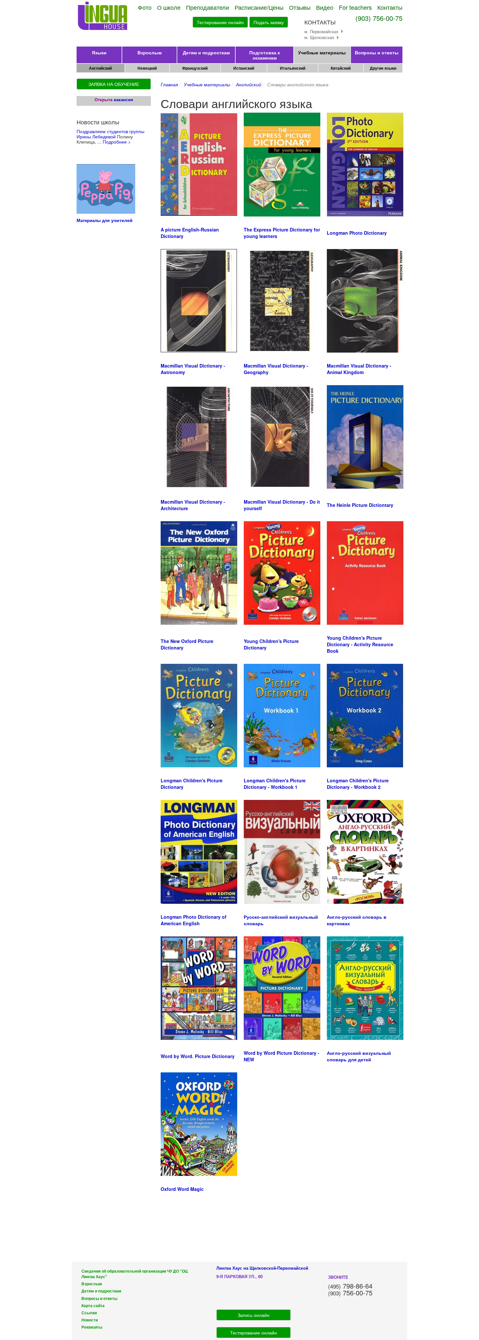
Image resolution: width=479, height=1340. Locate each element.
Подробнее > (117, 141)
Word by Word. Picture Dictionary (198, 1056)
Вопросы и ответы (377, 52)
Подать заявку (269, 22)
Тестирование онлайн (220, 22)
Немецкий (147, 68)
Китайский (341, 68)
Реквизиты (91, 1327)
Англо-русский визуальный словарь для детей (359, 1056)
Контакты (389, 7)
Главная (169, 84)
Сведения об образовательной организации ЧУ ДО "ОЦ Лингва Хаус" (134, 1273)
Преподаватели (207, 7)
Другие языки (383, 68)
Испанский (243, 68)
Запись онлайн (253, 1315)
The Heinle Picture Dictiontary (360, 505)
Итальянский (292, 68)
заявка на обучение (113, 84)
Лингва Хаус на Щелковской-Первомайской (262, 1268)
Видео (324, 7)
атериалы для (95, 220)
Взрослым (150, 52)
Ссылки (89, 1313)
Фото (145, 7)
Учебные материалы (322, 52)
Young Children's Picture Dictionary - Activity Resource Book (360, 644)
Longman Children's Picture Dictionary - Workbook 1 (275, 783)
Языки (99, 52)
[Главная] (103, 16)
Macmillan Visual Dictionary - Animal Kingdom (359, 368)
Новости (89, 1320)
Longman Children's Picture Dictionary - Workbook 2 (358, 783)
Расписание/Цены (259, 7)
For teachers (355, 7)
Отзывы (300, 7)
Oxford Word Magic (182, 1189)
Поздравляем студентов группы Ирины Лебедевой (110, 134)
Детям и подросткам (206, 52)
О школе (169, 7)
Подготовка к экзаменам (264, 55)
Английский (100, 68)
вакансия (123, 99)
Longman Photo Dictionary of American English (193, 920)
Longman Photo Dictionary (357, 233)
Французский (195, 68)
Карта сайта (93, 1305)
